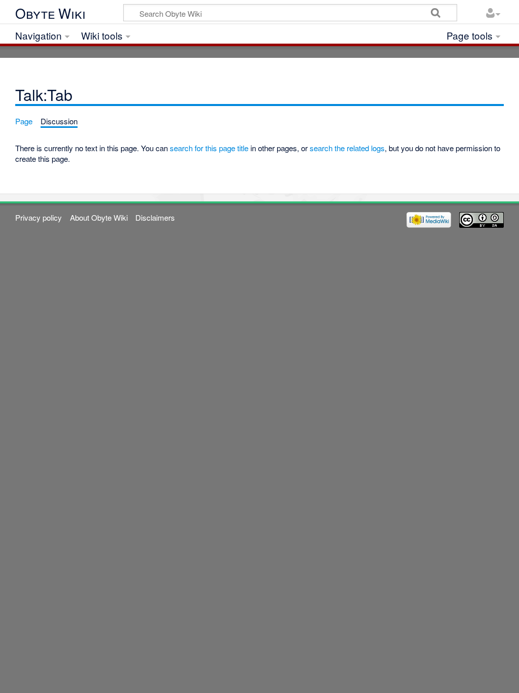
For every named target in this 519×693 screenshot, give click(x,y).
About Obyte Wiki (99, 217)
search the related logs (347, 148)
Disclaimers (155, 217)
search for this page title (209, 148)
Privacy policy (38, 217)
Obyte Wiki (50, 13)
